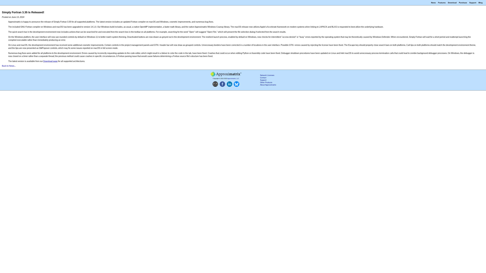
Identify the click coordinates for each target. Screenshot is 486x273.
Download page (50, 61)
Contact (263, 78)
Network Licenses (267, 75)
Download (452, 3)
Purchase (463, 3)
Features (442, 3)
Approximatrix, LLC (233, 78)
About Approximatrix (268, 85)
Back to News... (9, 66)
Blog (481, 3)
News (433, 3)
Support (472, 3)
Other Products (266, 82)
